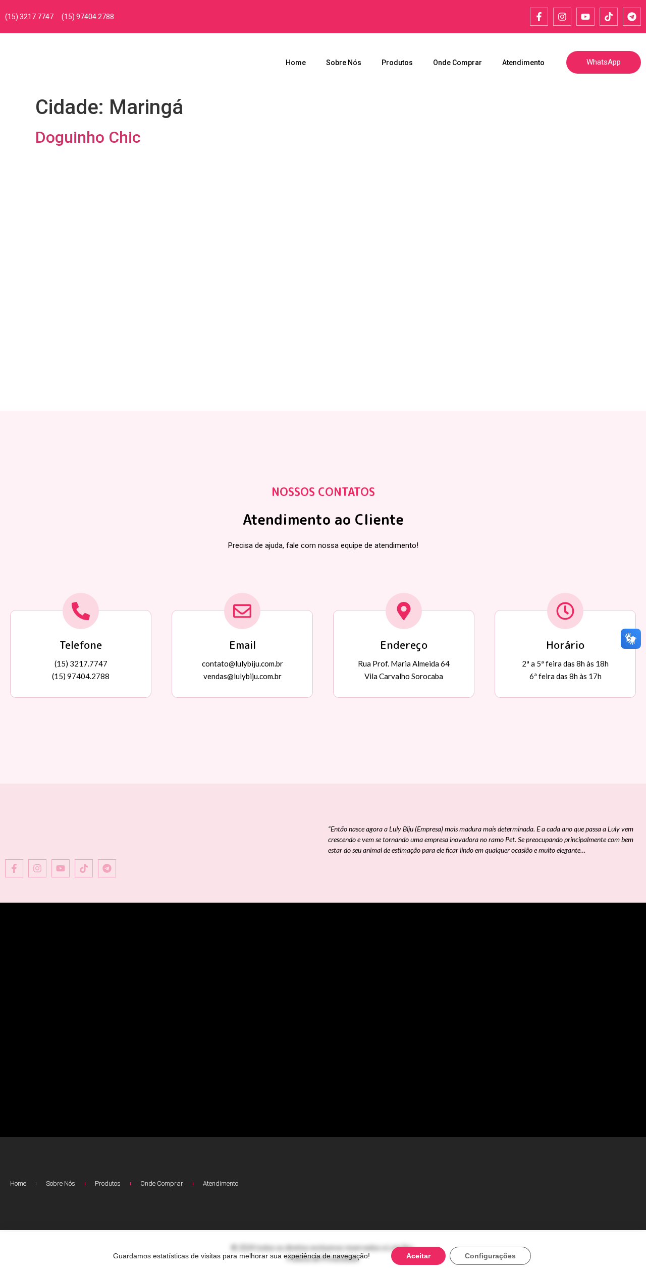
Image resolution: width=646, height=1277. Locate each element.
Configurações (490, 1256)
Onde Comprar (457, 63)
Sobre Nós (343, 63)
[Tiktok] (609, 17)
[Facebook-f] (539, 17)
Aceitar (418, 1256)
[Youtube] (585, 17)
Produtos (397, 63)
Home (296, 63)
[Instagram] (562, 17)
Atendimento (523, 63)
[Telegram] (632, 17)
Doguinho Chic (88, 137)
